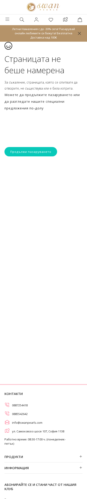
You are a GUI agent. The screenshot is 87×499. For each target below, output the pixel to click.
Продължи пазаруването (30, 152)
